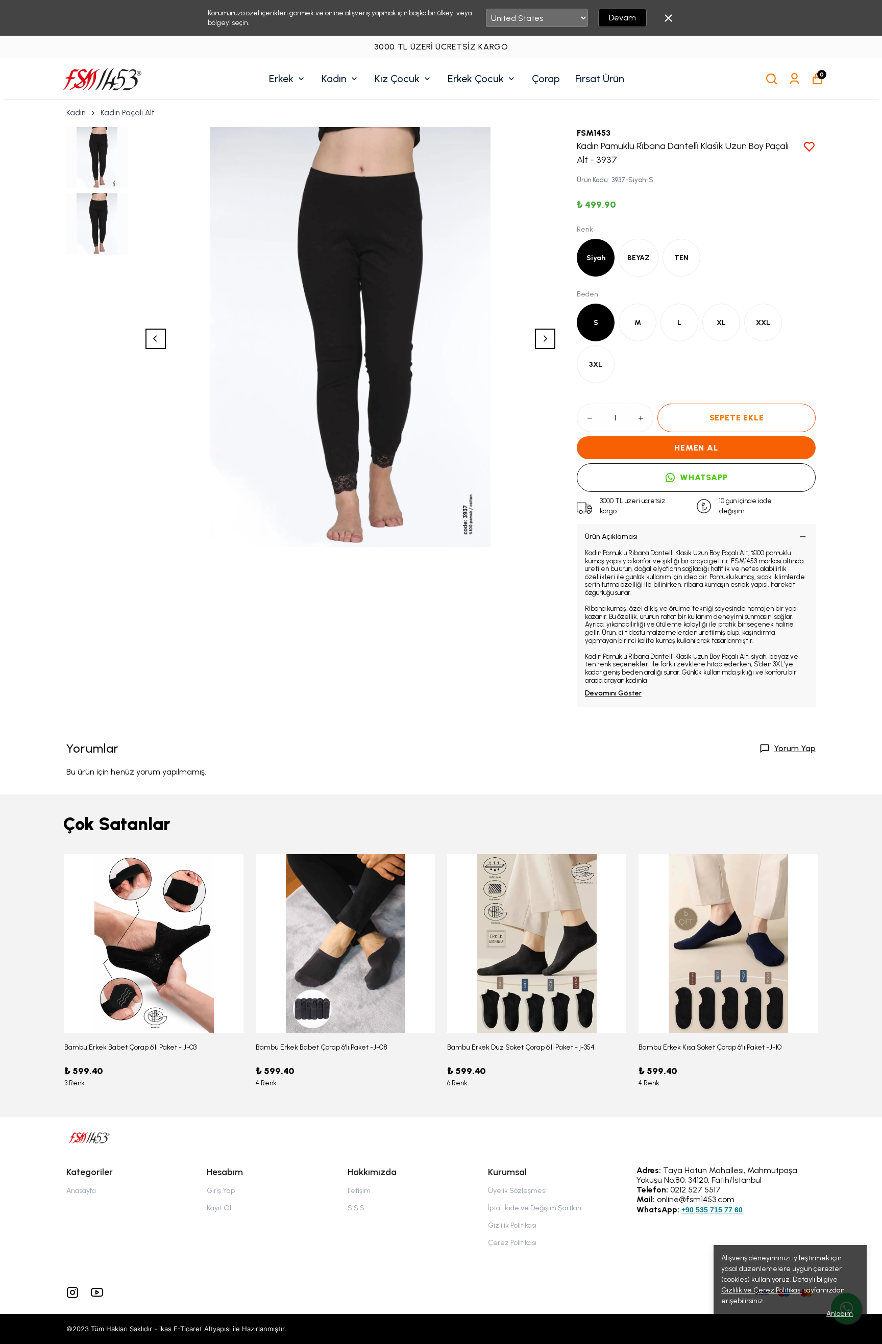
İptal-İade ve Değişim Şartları (534, 1208)
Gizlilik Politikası (512, 1225)
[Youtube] (97, 1292)
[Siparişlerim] (794, 78)
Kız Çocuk (397, 78)
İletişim (359, 1190)
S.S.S (356, 1208)
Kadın (334, 78)
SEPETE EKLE (736, 417)
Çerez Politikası (512, 1242)
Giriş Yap (221, 1190)
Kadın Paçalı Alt (128, 112)
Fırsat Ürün (599, 78)
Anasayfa (81, 1190)
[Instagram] (72, 1292)
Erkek (281, 78)
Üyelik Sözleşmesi (517, 1190)
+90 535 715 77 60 (712, 1210)
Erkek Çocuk (476, 78)
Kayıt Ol (219, 1208)
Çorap (546, 78)
